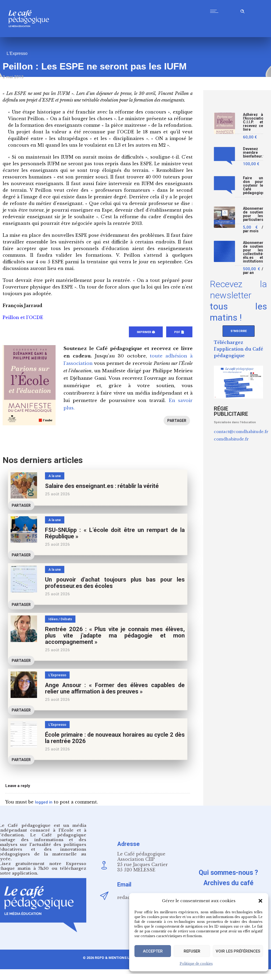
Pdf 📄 (179, 332)
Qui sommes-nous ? (228, 872)
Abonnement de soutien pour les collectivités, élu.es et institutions (253, 252)
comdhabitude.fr (231, 439)
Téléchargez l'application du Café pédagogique (238, 349)
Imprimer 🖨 (146, 332)
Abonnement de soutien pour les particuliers (253, 214)
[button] (260, 900)
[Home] (30, 35)
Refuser (192, 951)
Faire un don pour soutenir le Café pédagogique (253, 185)
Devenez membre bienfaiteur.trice (253, 152)
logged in (43, 802)
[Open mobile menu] (215, 11)
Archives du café (229, 883)
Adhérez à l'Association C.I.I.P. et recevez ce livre (253, 122)
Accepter (153, 951)
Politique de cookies (196, 964)
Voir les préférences (238, 951)
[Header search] (242, 10)
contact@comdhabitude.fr (241, 431)
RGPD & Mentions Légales (118, 958)
